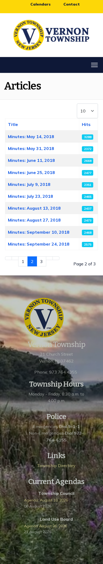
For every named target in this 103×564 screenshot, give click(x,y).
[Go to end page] (56, 258)
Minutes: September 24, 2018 (38, 244)
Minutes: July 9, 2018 (29, 184)
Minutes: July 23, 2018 (30, 196)
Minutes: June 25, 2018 (31, 172)
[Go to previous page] (15, 258)
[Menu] (94, 65)
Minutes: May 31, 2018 (31, 148)
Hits (86, 124)
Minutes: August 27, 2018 (34, 220)
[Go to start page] (8, 258)
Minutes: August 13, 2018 (34, 208)
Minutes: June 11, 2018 (31, 160)
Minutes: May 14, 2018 (31, 136)
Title (13, 124)
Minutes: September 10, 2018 (38, 232)
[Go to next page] (49, 258)
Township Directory (56, 465)
